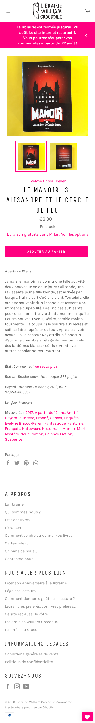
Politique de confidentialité (29, 661)
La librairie (14, 504)
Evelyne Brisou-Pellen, (24, 423)
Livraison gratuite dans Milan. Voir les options (47, 234)
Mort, (81, 428)
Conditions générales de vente (31, 654)
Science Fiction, (59, 434)
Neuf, (24, 434)
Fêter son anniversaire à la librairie (36, 583)
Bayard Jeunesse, (20, 418)
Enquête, (71, 418)
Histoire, (49, 428)
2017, (29, 412)
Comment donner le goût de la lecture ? (40, 598)
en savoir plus (46, 366)
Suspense (13, 439)
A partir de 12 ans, (50, 412)
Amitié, (73, 412)
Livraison (13, 527)
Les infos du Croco (21, 629)
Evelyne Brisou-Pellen (47, 181)
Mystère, (12, 434)
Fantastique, (55, 423)
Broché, (42, 418)
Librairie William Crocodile (35, 702)
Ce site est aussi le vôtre (26, 614)
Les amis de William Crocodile (31, 622)
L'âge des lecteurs (20, 590)
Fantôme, (75, 423)
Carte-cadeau (17, 543)
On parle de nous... (21, 551)
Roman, (37, 434)
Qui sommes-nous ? (23, 512)
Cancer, (56, 418)
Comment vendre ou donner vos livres (38, 535)
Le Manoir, (67, 428)
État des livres (17, 520)
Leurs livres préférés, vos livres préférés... (40, 606)
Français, (13, 428)
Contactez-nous (19, 558)
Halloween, (31, 428)
